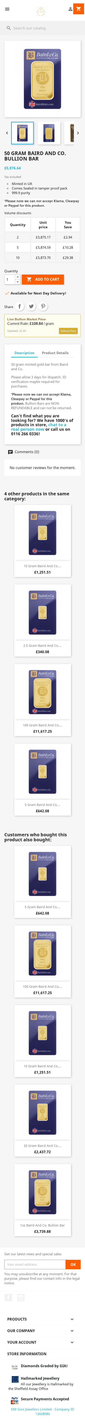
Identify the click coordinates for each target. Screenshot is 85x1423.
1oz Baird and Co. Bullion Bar (42, 1225)
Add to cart (43, 279)
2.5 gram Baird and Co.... (42, 645)
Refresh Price (68, 331)
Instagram (20, 1297)
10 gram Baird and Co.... (42, 566)
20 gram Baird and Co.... (42, 1145)
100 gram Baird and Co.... (42, 725)
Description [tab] (24, 352)
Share (19, 306)
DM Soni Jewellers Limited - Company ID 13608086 (42, 1411)
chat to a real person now (38, 427)
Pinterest (43, 306)
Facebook (8, 1297)
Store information (26, 1353)
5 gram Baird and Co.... (42, 805)
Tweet (31, 306)
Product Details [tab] (55, 352)
